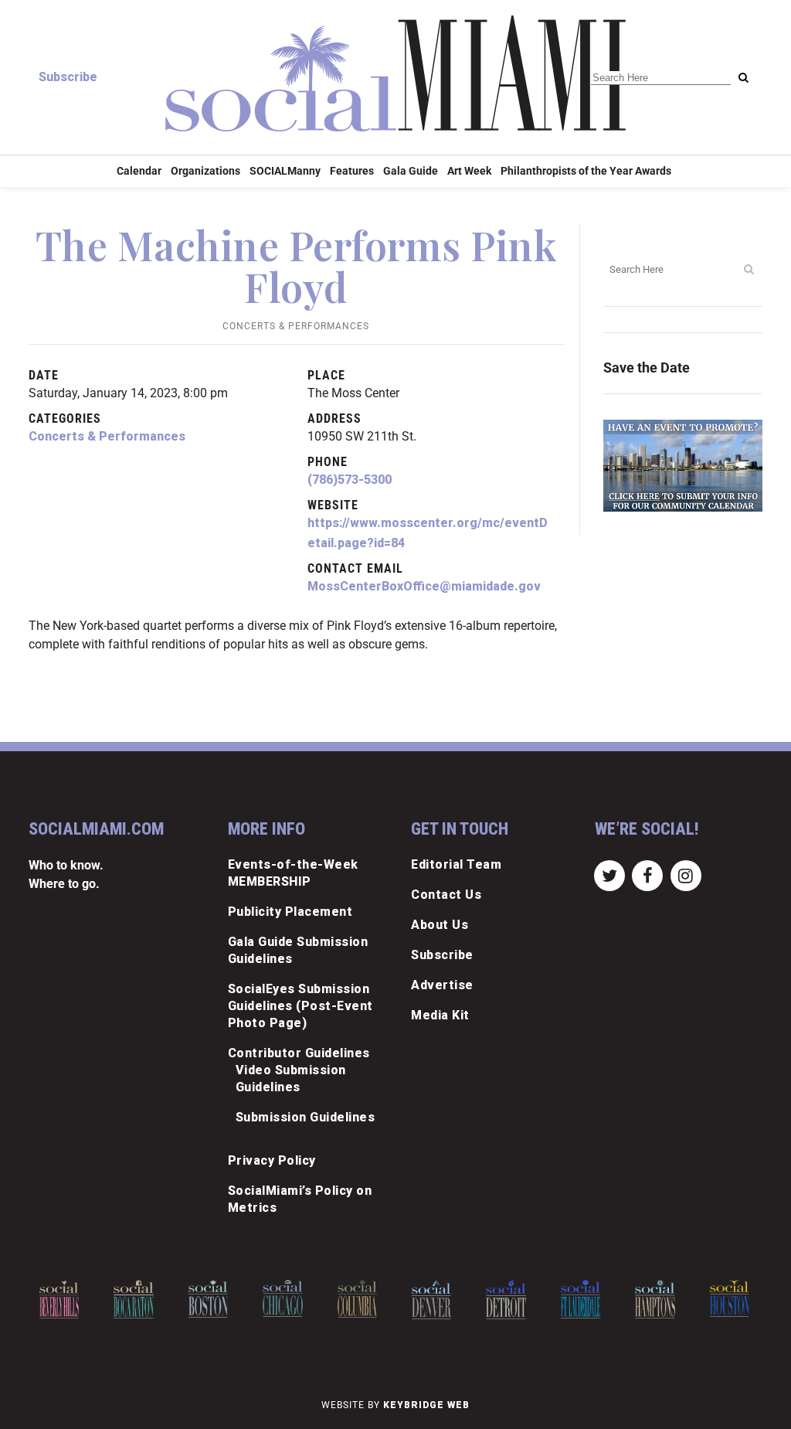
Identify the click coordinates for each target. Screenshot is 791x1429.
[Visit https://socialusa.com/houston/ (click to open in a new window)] (729, 1298)
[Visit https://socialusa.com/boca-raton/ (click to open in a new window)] (133, 1299)
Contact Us (446, 894)
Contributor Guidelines (299, 1053)
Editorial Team (456, 864)
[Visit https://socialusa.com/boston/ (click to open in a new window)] (208, 1299)
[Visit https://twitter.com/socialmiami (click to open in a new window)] (610, 874)
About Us (439, 924)
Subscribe (68, 77)
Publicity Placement (290, 911)
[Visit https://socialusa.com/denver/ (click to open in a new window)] (431, 1299)
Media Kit (440, 1015)
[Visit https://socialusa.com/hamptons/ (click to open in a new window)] (654, 1299)
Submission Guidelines (305, 1117)
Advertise (442, 985)
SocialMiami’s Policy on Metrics (300, 1199)
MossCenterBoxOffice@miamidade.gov (424, 586)
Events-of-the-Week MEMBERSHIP (293, 873)
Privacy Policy (272, 1160)
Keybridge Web (426, 1405)
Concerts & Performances (295, 326)
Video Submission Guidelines (291, 1078)
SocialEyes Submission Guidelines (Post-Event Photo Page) (300, 1006)
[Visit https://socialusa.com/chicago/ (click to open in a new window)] (282, 1298)
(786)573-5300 (349, 479)
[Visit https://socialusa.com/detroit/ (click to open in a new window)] (505, 1299)
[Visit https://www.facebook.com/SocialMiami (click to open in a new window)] (648, 874)
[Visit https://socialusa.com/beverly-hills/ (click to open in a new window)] (59, 1299)
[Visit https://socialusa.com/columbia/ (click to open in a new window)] (357, 1299)
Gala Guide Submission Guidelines (298, 950)
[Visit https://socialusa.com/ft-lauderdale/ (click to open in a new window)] (580, 1299)
